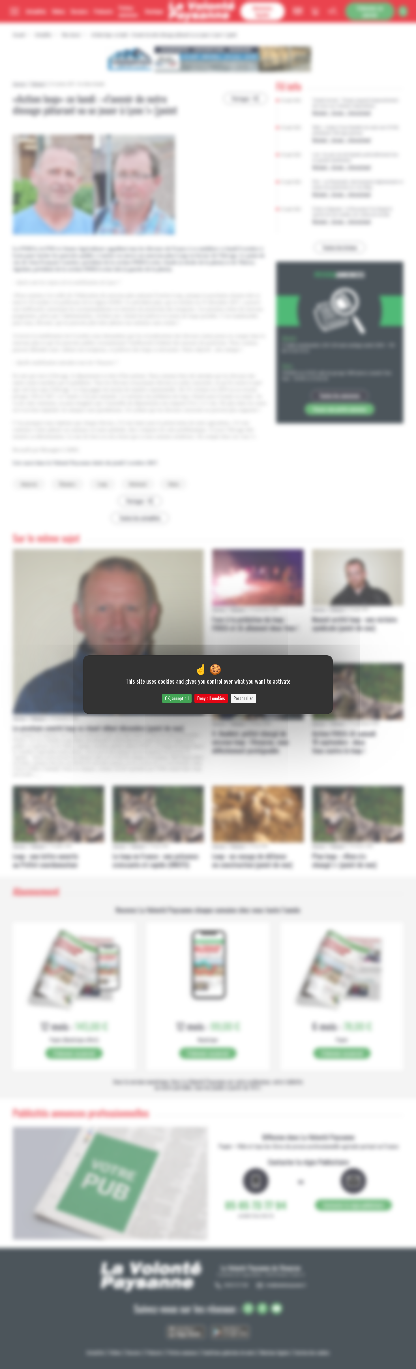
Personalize (243, 698)
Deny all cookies (211, 698)
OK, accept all (177, 698)
